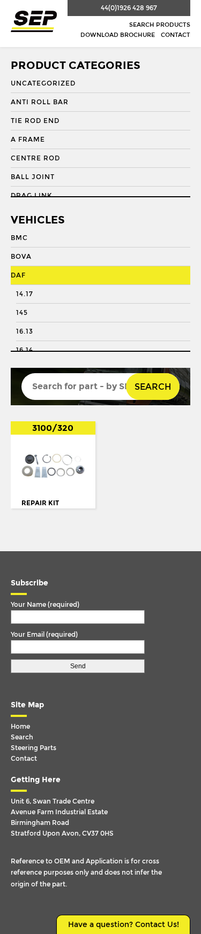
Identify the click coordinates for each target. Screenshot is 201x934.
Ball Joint (33, 177)
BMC (19, 238)
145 (22, 313)
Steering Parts (33, 748)
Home (20, 726)
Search (153, 387)
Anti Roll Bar (40, 102)
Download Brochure (117, 35)
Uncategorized (43, 83)
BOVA (21, 256)
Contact (175, 35)
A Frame (28, 139)
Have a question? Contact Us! (123, 924)
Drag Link (31, 195)
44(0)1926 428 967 (129, 8)
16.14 (24, 350)
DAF (18, 275)
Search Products (159, 24)
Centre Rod (35, 158)
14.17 (24, 294)
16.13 (24, 331)
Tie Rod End (35, 121)
